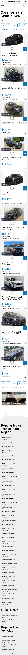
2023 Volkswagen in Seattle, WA (9, 503)
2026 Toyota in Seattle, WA (8, 460)
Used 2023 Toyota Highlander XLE (13, 89)
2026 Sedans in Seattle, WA (8, 542)
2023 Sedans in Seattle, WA (8, 512)
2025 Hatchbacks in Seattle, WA (9, 560)
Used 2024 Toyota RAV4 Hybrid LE (11, 158)
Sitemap (14, 653)
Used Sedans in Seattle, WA (8, 641)
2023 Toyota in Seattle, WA (8, 486)
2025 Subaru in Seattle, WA (8, 495)
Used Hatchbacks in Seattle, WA (9, 645)
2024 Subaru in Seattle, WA (8, 516)
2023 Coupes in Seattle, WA (8, 599)
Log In (20, 5)
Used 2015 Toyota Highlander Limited (13, 368)
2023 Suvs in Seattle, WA (8, 447)
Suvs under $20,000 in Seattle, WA (10, 616)
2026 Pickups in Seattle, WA (8, 586)
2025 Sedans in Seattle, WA (8, 490)
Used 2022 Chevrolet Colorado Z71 (14, 193)
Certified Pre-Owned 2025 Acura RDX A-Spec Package (13, 298)
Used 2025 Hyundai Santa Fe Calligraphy (13, 263)
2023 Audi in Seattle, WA (7, 525)
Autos (2, 5)
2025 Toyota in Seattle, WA (8, 455)
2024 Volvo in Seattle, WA (8, 547)
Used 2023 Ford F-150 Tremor (14, 123)
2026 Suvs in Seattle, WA (8, 469)
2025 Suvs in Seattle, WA (8, 438)
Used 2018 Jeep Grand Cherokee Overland (11, 54)
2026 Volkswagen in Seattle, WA (9, 590)
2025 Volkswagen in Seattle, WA (9, 477)
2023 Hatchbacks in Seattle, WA (9, 508)
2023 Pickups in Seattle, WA (8, 573)
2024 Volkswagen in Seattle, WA (9, 521)
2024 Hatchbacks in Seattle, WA (9, 555)
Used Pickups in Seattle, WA (8, 650)
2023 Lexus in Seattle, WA (8, 473)
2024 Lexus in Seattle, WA (8, 482)
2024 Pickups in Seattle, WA (8, 534)
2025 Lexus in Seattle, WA (8, 499)
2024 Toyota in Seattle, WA (8, 451)
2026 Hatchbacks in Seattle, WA (9, 564)
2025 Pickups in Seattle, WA (8, 577)
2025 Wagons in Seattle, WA (8, 581)
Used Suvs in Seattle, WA (8, 637)
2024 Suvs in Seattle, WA (8, 442)
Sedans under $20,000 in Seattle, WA (10, 620)
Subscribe (25, 5)
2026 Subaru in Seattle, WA (8, 594)
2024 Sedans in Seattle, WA (8, 464)
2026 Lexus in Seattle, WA (8, 551)
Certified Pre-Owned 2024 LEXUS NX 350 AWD (12, 333)
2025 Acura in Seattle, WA (8, 538)
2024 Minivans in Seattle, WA (8, 568)
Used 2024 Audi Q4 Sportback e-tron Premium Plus (14, 228)
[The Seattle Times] (14, 2)
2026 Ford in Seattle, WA (7, 603)
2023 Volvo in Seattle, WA (8, 529)
